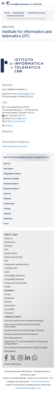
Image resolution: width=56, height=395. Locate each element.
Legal (6, 272)
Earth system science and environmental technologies (22, 325)
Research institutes (15, 16)
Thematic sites (10, 268)
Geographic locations (12, 174)
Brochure (8, 125)
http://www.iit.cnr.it (16, 121)
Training (7, 208)
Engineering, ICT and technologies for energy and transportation (26, 342)
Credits (7, 287)
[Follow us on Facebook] (6, 358)
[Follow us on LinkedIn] (28, 358)
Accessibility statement (14, 275)
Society (7, 294)
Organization (18, 13)
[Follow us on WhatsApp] (35, 358)
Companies (9, 298)
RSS (6, 261)
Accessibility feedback (14, 279)
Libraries (7, 213)
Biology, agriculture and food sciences (21, 334)
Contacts (8, 246)
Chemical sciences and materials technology (24, 321)
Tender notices (10, 253)
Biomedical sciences (13, 338)
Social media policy (12, 364)
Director (7, 164)
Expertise (7, 199)
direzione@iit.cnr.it (18, 118)
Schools (7, 302)
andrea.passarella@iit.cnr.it (22, 94)
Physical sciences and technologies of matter (24, 330)
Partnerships (9, 203)
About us (8, 238)
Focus (6, 223)
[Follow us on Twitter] (13, 358)
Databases (8, 218)
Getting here (9, 242)
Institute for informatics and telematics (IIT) (26, 157)
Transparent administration (16, 264)
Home (7, 13)
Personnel (8, 313)
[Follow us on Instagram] (21, 358)
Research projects (11, 184)
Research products (11, 189)
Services (7, 194)
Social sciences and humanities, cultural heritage (25, 347)
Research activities (11, 179)
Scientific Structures (36, 13)
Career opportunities (13, 257)
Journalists (9, 309)
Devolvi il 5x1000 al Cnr (40, 381)
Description (8, 169)
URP (6, 249)
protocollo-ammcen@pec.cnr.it (28, 388)
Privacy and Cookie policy (15, 283)
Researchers (9, 305)
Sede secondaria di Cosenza (14, 146)
